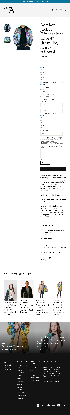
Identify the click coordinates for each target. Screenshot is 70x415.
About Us (20, 398)
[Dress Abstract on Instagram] (5, 362)
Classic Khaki (48, 99)
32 (43, 120)
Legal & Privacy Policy (34, 377)
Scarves (19, 375)
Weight (43, 107)
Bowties (19, 384)
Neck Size (44, 130)
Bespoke (45, 163)
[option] (23, 36)
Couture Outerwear (20, 371)
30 (43, 118)
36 (43, 67)
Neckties (20, 381)
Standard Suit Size (48, 65)
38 (43, 70)
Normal (46, 87)
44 (43, 77)
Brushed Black (49, 96)
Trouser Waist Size (48, 113)
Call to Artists (34, 381)
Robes (19, 378)
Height (43, 101)
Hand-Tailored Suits (22, 367)
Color (42, 91)
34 (43, 123)
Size (42, 159)
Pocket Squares (19, 388)
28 (43, 115)
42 (43, 75)
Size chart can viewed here (51, 252)
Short (45, 84)
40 (43, 72)
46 (43, 80)
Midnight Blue (49, 94)
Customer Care (33, 372)
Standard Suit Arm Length (51, 82)
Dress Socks (21, 392)
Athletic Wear (21, 395)
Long (45, 89)
